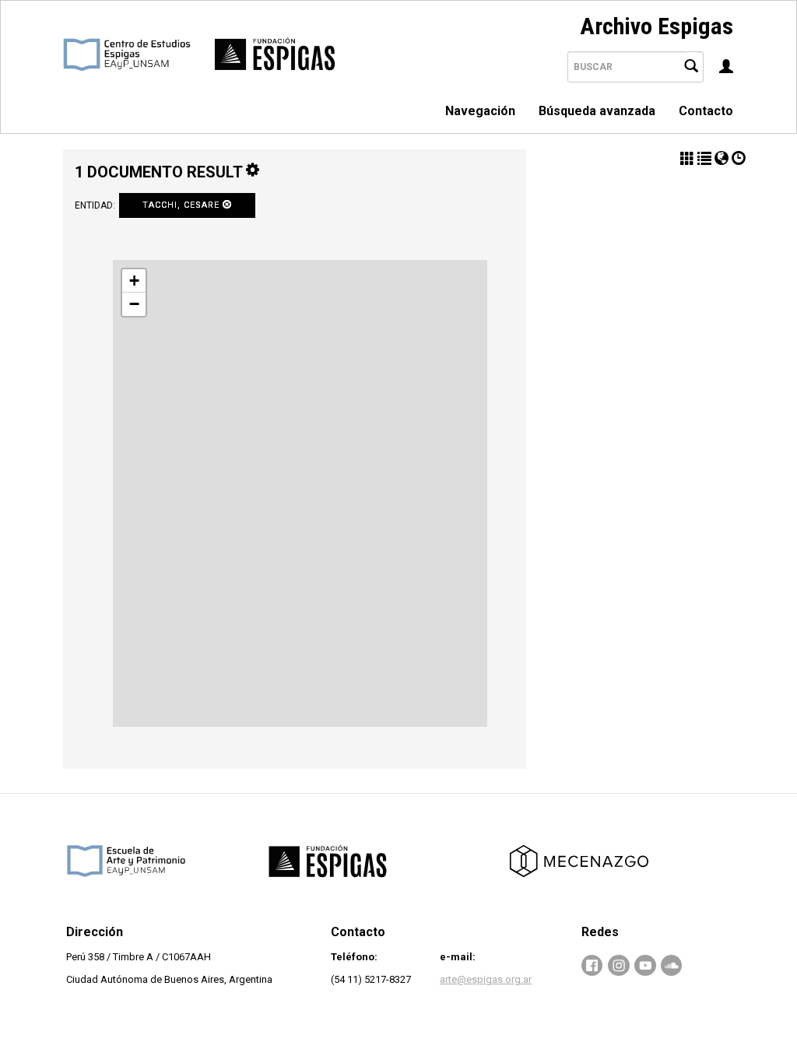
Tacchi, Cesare (182, 205)
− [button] (134, 304)
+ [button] (134, 280)
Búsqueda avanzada (597, 110)
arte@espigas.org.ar (486, 979)
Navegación (480, 110)
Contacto (706, 110)
